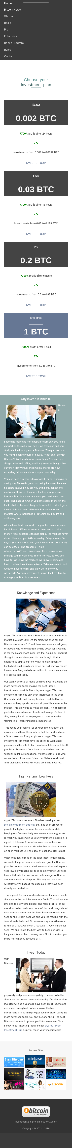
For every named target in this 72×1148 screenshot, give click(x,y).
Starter (36, 104)
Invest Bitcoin (36, 163)
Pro (36, 246)
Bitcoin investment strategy (19, 824)
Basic (36, 175)
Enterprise (36, 317)
